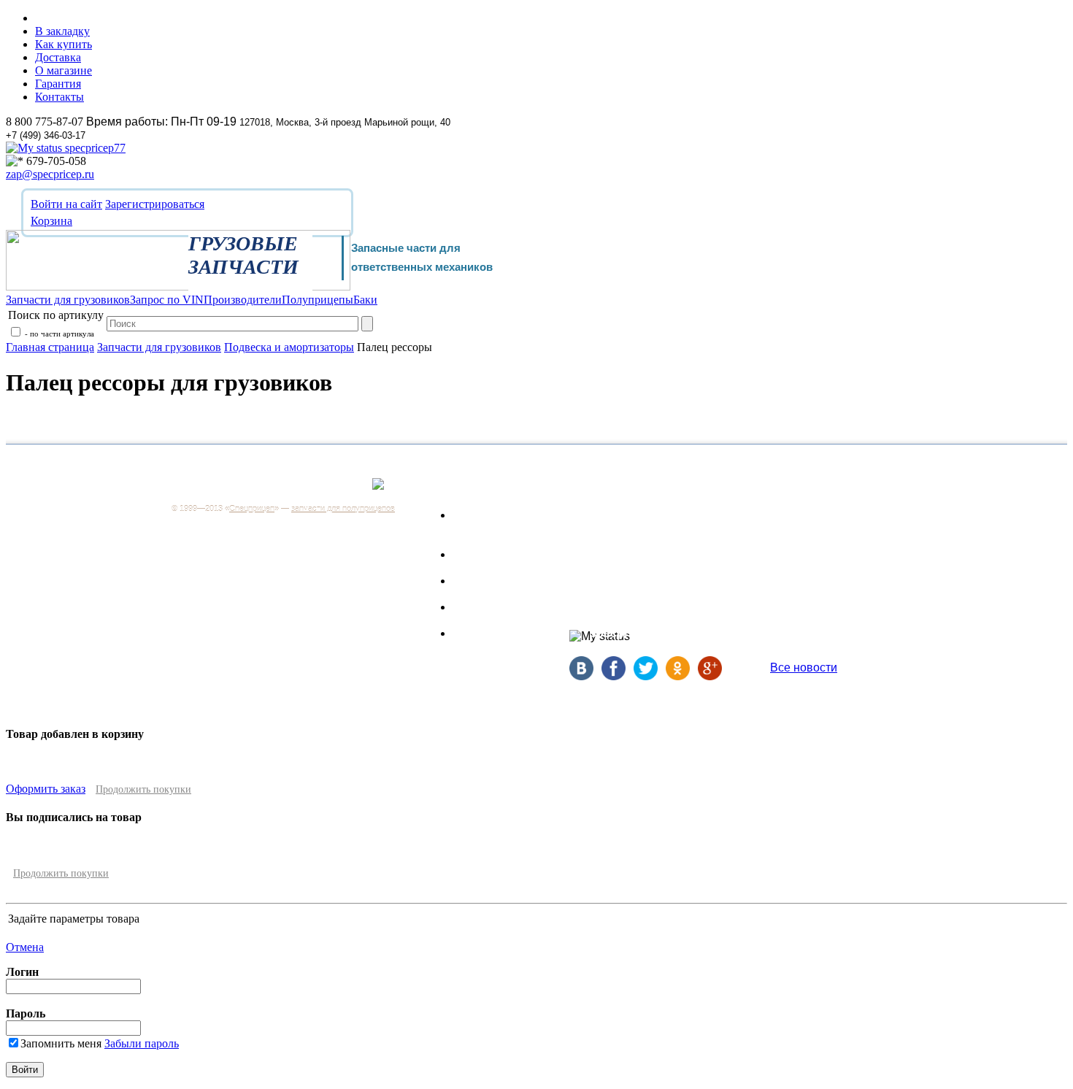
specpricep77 (94, 148)
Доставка (58, 57)
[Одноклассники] (682, 676)
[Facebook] (617, 676)
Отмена (25, 947)
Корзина (51, 221)
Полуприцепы (490, 607)
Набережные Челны (698, 607)
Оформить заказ (45, 788)
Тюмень (678, 590)
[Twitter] (650, 676)
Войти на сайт (66, 204)
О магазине (63, 70)
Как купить (63, 44)
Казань (676, 573)
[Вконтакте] (585, 676)
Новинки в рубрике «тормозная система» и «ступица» (822, 630)
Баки (466, 633)
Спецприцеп (251, 508)
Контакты (59, 97)
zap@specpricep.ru (50, 174)
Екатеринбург (690, 522)
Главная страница (50, 347)
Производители (494, 580)
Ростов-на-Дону (695, 556)
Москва (340, 491)
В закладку (62, 31)
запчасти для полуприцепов (343, 508)
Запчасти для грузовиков (159, 347)
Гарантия (58, 83)
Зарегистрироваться (154, 204)
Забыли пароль (141, 1043)
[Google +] (712, 676)
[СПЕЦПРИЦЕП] (178, 286)
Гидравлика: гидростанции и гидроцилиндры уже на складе (832, 571)
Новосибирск (689, 539)
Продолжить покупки (143, 789)
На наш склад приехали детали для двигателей (823, 519)
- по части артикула (58, 333)
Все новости (803, 667)
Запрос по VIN (492, 554)
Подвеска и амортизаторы (289, 347)
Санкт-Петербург (697, 505)
